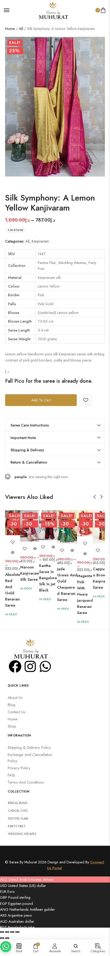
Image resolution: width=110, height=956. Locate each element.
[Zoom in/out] (2, 932)
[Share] (12, 932)
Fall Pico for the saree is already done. (49, 381)
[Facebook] (15, 666)
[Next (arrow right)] (7, 938)
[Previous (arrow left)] (2, 938)
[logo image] (52, 9)
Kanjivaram (40, 241)
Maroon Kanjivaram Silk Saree (29, 573)
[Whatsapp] (45, 666)
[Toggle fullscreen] (7, 932)
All (21, 28)
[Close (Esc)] (17, 932)
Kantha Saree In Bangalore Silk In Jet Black (48, 578)
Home (10, 28)
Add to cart (41, 400)
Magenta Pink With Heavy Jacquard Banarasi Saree (85, 594)
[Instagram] (30, 666)
